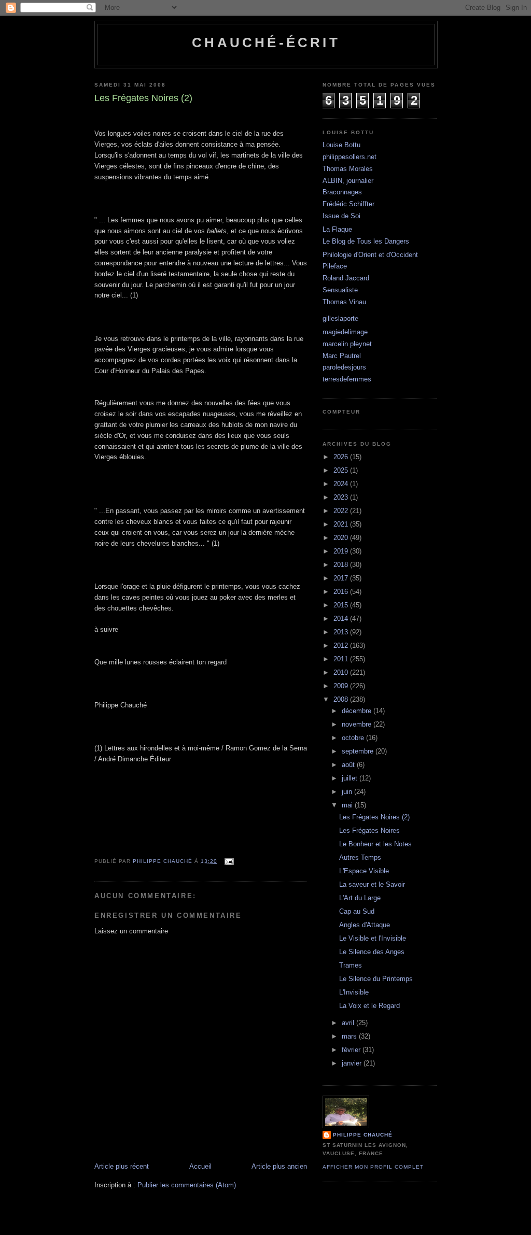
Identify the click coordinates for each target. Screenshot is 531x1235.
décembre (357, 711)
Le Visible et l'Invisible (372, 938)
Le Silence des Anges (371, 952)
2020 (341, 538)
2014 (341, 618)
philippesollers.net (349, 157)
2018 (341, 565)
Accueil (200, 1166)
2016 (341, 591)
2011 (341, 659)
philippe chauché (363, 1135)
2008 (341, 699)
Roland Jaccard (346, 278)
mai (348, 805)
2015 (341, 605)
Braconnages (342, 192)
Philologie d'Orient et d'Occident (370, 255)
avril (349, 1023)
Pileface (335, 266)
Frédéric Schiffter (348, 204)
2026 (341, 457)
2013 (341, 632)
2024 (341, 484)
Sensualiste (340, 290)
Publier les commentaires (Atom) (186, 1185)
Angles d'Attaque (364, 925)
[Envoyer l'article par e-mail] (229, 861)
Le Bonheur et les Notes (375, 844)
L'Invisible (354, 992)
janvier (353, 1063)
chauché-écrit (266, 42)
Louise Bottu (341, 145)
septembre (358, 751)
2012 (341, 645)
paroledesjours (344, 367)
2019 (341, 551)
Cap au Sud (356, 911)
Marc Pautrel (342, 356)
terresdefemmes (347, 379)
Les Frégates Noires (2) (374, 817)
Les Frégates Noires (369, 830)
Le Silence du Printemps (376, 979)
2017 (341, 578)
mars (350, 1036)
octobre (354, 738)
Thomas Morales (348, 169)
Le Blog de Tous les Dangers (366, 241)
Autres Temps (360, 857)
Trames (350, 965)
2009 (341, 686)
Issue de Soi (341, 216)
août (349, 765)
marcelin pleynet (347, 344)
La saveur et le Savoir (372, 884)
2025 (341, 470)
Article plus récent (121, 1166)
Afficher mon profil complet (373, 1167)
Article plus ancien (279, 1166)
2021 (341, 524)
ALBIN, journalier (348, 180)
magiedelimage (345, 332)
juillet (350, 778)
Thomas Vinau (344, 302)
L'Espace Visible (364, 871)
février (352, 1050)
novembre (357, 724)
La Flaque (337, 229)
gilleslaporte (340, 318)
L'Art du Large (360, 898)
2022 (341, 511)
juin (348, 792)
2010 (341, 672)
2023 (341, 497)
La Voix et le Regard (369, 1006)
